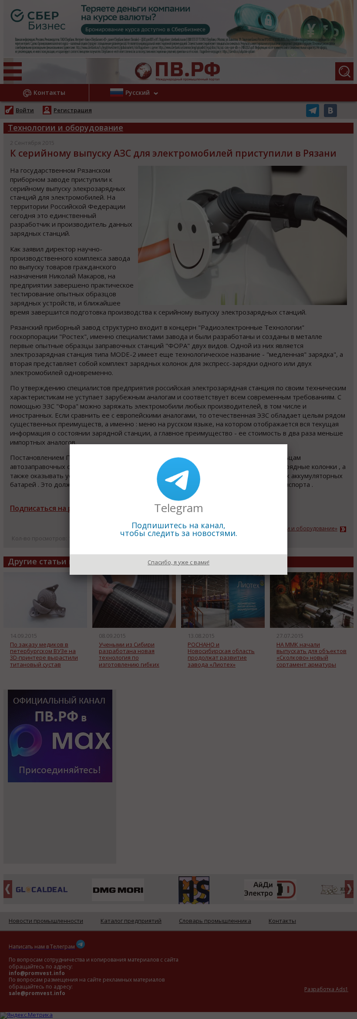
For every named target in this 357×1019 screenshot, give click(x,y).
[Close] (287, 444)
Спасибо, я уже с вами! (178, 562)
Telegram (178, 508)
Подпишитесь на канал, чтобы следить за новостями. (178, 529)
